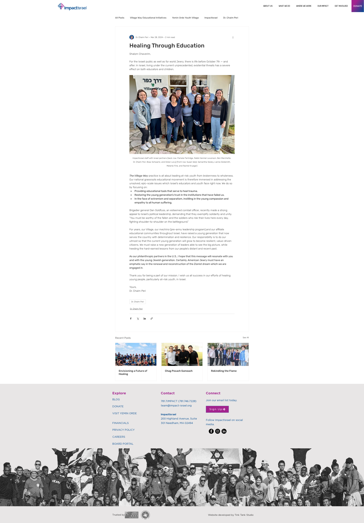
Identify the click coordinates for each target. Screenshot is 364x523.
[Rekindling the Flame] (228, 354)
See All (246, 337)
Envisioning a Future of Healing (133, 372)
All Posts (119, 17)
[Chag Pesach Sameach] (182, 354)
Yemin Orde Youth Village (185, 17)
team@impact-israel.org (176, 405)
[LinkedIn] (224, 431)
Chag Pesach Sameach (179, 370)
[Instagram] (217, 431)
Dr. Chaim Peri (230, 17)
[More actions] (233, 37)
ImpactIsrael (211, 17)
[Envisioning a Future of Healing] (135, 354)
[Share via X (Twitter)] (137, 318)
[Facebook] (211, 431)
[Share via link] (151, 318)
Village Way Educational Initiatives (148, 17)
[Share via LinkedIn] (144, 318)
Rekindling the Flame (224, 370)
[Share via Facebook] (130, 318)
